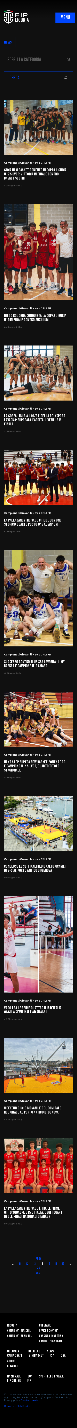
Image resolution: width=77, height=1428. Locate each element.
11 (20, 1264)
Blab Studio (23, 1406)
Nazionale (14, 1376)
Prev (38, 1259)
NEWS (8, 42)
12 (27, 1264)
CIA (52, 1355)
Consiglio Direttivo (51, 1336)
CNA (63, 1355)
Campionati (14, 1355)
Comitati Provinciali (51, 1341)
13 (34, 1264)
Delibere (34, 1351)
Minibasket (36, 1355)
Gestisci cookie (29, 1400)
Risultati (13, 1325)
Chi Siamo (45, 1325)
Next (38, 1273)
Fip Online (14, 1380)
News (50, 1351)
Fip (29, 1380)
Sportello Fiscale (51, 1376)
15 (48, 1264)
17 (63, 1264)
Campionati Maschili (19, 1331)
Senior (11, 1361)
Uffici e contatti (49, 1331)
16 (55, 1264)
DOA (30, 1376)
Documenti (14, 1351)
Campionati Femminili (19, 1336)
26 (38, 1268)
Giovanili (12, 1366)
